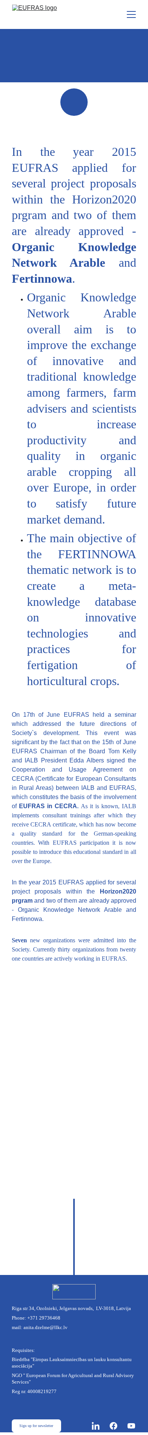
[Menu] (131, 14)
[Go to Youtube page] (131, 1426)
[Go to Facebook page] (117, 1426)
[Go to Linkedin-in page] (99, 1426)
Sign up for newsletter (36, 1426)
